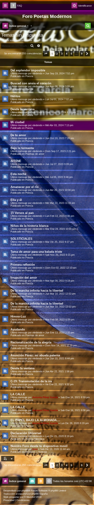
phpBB (25, 490)
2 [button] (57, 53)
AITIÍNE (15, 161)
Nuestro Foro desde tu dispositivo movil (39, 446)
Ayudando (17, 329)
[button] (46, 53)
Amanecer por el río (24, 187)
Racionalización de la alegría (30, 342)
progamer (14, 497)
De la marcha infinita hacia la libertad (36, 290)
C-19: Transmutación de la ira (31, 381)
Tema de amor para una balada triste (36, 251)
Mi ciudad (17, 122)
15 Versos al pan (22, 213)
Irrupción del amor (23, 277)
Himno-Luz (18, 316)
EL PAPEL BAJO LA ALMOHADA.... (35, 420)
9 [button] (81, 53)
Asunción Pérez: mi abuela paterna (35, 355)
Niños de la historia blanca (29, 226)
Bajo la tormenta (22, 148)
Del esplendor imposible (27, 70)
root (34, 449)
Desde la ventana (22, 109)
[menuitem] (16, 5)
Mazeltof (30, 497)
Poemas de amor (34, 153)
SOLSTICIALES (21, 238)
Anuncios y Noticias (36, 451)
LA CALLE (17, 394)
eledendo (37, 73)
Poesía (29, 76)
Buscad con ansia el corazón (30, 83)
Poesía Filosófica (34, 439)
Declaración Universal (25, 433)
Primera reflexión (22, 264)
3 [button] (62, 53)
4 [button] (66, 53)
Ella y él (16, 200)
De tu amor (18, 135)
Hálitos (15, 96)
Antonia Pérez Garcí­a (45, 397)
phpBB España (39, 493)
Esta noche (18, 174)
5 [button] (71, 53)
